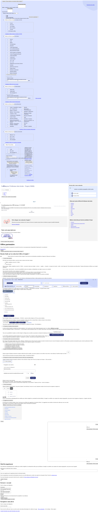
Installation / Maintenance (28, 111)
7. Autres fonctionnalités (7, 384)
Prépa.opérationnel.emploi (14, 50)
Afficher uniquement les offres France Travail (17, 18)
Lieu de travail (4, 11)
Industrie (25, 107)
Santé (25, 117)
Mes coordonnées (41, 509)
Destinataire (2, 487)
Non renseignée (12, 139)
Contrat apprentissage (14, 47)
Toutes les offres (13, 31)
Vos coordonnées (3, 489)
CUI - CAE (12, 60)
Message (2, 493)
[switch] (7, 16)
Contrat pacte (12, 57)
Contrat (10, 36)
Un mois (11, 29)
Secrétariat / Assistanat (28, 118)
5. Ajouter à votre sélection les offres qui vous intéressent (12, 349)
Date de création (10, 19)
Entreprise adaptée (28, 160)
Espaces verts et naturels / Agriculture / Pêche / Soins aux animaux (15, 121)
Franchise (11, 65)
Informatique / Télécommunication (27, 109)
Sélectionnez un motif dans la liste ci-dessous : (8, 468)
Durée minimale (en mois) (12, 79)
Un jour (11, 23)
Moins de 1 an (12, 134)
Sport (25, 124)
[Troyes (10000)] (10, 8)
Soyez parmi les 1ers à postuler (12, 161)
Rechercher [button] (91, 4)
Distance (5, 194)
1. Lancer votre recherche (7, 258)
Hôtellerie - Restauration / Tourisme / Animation (14, 124)
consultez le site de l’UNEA (28, 175)
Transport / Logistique (28, 126)
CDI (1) (11, 39)
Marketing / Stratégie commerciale (27, 114)
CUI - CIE (12, 61)
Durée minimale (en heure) (12, 97)
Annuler (2, 479)
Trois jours (12, 24)
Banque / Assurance (13, 110)
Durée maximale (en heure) (22, 97)
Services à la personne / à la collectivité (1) (29, 121)
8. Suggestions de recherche (8, 400)
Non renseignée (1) (13, 92)
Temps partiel (12, 91)
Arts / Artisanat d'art (13, 108)
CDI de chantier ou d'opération (15, 52)
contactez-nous (54, 475)
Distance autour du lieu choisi (8, 13)
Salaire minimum (9, 155)
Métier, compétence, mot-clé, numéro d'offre (10, 7)
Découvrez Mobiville (15, 224)
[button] (34, 206)
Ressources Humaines (28, 115)
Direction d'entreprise (14, 118)
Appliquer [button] (13, 33)
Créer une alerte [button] (38, 98)
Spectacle (25, 123)
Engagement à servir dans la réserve (16, 63)
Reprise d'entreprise (13, 73)
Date (4, 193)
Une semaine (12, 26)
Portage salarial (12, 68)
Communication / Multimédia (15, 115)
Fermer (2, 250)
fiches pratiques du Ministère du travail (31, 477)
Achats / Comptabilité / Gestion (15, 107)
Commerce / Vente (13, 113)
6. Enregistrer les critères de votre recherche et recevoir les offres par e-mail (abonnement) (18, 357)
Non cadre (12, 150)
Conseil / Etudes (13, 116)
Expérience (10, 131)
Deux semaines (12, 27)
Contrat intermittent (13, 55)
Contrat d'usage (12, 58)
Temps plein (12, 89)
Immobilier (12, 126)
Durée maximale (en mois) (21, 79)
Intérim (11, 42)
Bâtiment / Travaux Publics (15, 112)
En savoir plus (3, 249)
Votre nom (9, 489)
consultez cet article (28, 158)
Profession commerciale (14, 69)
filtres (9, 144)
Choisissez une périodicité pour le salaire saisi (14, 158)
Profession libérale (13, 71)
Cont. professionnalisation (14, 48)
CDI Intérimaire (13, 44)
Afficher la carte (9, 196)
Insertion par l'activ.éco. (14, 66)
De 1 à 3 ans (12, 136)
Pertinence (5, 192)
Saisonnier (12, 45)
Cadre (11, 149)
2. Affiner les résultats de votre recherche (10, 276)
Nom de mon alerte (3, 505)
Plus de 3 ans (12, 138)
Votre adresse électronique (5, 491)
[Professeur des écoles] (22, 4)
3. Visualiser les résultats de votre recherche (10, 326)
